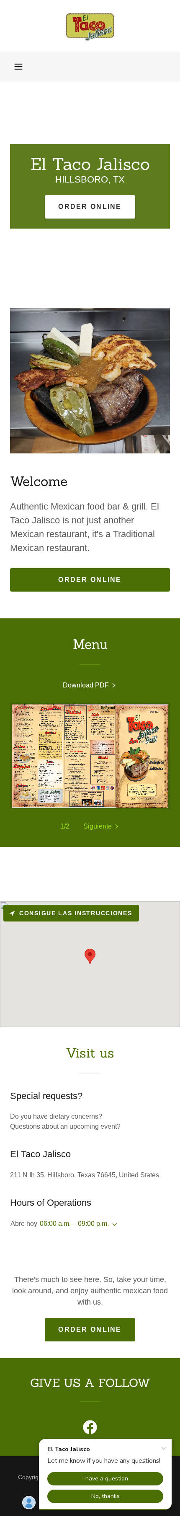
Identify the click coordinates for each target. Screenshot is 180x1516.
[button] (18, 66)
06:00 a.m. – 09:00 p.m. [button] (74, 1223)
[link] (90, 25)
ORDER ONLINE (89, 206)
